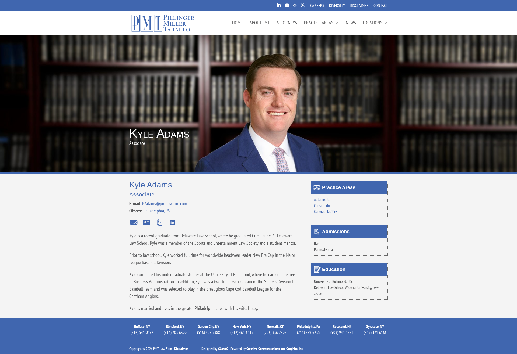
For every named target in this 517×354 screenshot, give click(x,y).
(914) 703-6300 (175, 332)
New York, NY (242, 326)
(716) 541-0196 (142, 332)
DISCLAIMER (359, 5)
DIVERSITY (337, 5)
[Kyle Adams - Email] (133, 223)
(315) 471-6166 (375, 332)
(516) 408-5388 (208, 332)
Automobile (322, 199)
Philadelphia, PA (156, 211)
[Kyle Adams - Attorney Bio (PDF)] (159, 223)
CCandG (223, 348)
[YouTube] (287, 6)
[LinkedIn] (279, 6)
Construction (322, 205)
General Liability (325, 211)
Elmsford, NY (175, 326)
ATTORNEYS (287, 23)
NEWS (351, 23)
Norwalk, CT (275, 326)
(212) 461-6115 (241, 332)
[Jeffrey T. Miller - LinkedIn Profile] (172, 223)
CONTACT (380, 5)
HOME (237, 23)
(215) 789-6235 (308, 332)
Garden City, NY (208, 326)
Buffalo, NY (142, 326)
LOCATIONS (372, 23)
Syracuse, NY (375, 326)
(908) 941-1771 (341, 332)
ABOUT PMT (260, 23)
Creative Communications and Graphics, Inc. (274, 348)
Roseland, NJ (342, 326)
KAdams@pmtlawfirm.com (164, 203)
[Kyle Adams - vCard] (146, 223)
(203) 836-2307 (275, 332)
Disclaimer (181, 348)
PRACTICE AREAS (318, 23)
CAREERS (317, 5)
